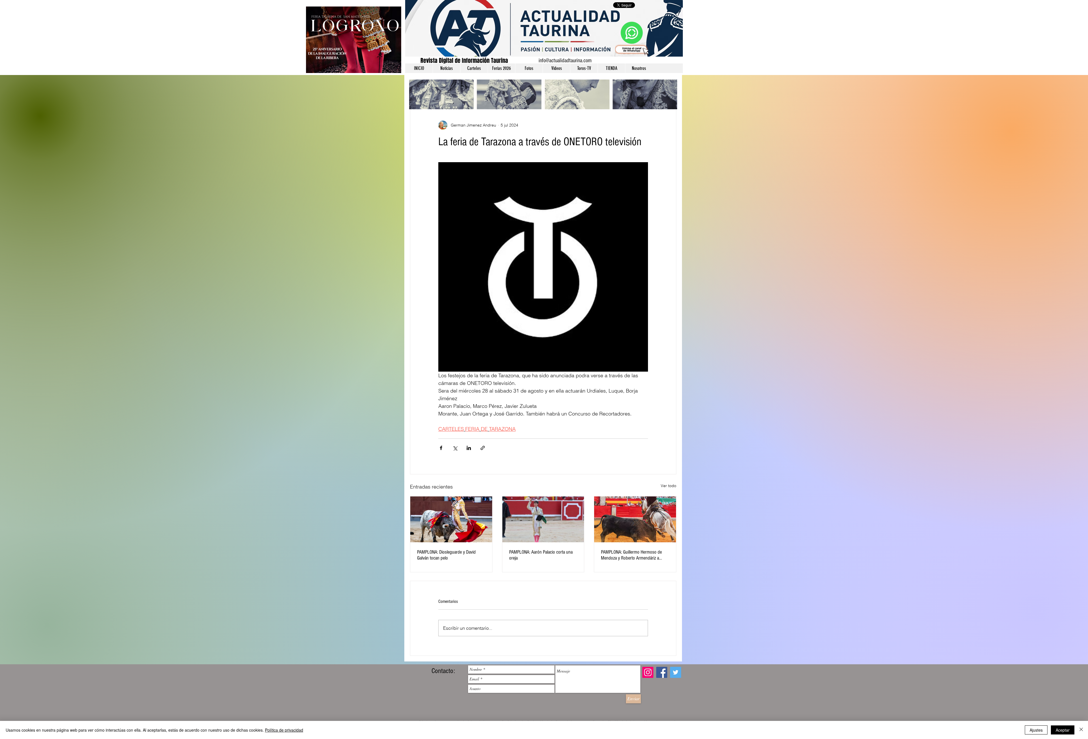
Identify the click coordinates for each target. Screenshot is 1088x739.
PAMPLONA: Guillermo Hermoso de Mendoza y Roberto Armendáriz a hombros (631, 555)
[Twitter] (675, 672)
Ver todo (668, 485)
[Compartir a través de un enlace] (482, 448)
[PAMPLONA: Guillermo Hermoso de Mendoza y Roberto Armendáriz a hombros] (635, 519)
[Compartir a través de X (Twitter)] (455, 448)
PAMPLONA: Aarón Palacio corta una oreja (541, 555)
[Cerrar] (1081, 729)
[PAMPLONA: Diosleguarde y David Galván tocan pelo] (451, 519)
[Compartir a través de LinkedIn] (468, 448)
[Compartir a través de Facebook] (441, 448)
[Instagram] (647, 672)
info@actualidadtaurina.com (565, 60)
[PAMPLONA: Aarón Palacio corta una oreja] (543, 519)
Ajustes (1036, 730)
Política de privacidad (284, 730)
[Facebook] (661, 672)
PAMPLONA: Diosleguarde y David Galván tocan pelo (446, 555)
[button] (446, 68)
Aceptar (1063, 730)
